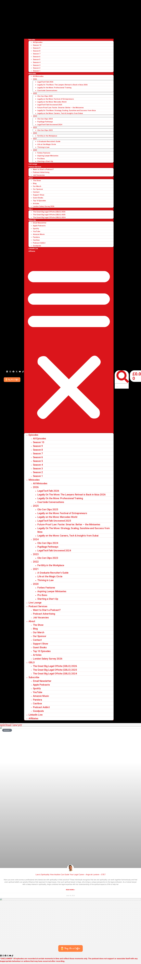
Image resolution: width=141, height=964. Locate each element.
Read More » (70, 889)
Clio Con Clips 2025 (45, 96)
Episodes (32, 40)
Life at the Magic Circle (46, 144)
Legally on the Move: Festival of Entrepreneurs (55, 99)
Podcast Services (35, 167)
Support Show (38, 195)
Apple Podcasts (39, 226)
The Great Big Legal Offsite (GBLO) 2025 (49, 215)
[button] (69, 342)
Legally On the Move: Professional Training (54, 88)
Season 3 (36, 65)
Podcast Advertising (41, 172)
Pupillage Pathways (45, 122)
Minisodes (32, 73)
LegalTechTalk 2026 (45, 82)
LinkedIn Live (33, 248)
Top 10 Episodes (39, 201)
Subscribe (32, 220)
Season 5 (36, 59)
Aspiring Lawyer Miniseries (47, 156)
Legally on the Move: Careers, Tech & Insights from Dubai (60, 113)
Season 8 (36, 51)
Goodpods (37, 246)
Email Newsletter (39, 223)
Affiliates (32, 251)
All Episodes (38, 42)
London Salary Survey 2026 (43, 206)
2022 (35, 133)
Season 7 (36, 54)
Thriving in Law (43, 147)
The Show (37, 181)
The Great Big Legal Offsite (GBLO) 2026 (49, 212)
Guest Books (38, 198)
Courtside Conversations (47, 90)
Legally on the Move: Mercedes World (51, 102)
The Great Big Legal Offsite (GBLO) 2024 (49, 217)
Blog (34, 183)
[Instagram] (10, 371)
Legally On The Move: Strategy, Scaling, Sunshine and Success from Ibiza (66, 110)
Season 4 (36, 62)
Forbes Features (43, 153)
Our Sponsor (38, 189)
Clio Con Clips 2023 (45, 130)
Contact (36, 192)
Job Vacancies (39, 175)
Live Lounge (33, 164)
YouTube (36, 231)
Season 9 (36, 48)
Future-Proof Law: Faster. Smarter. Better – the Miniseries (60, 108)
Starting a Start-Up (45, 161)
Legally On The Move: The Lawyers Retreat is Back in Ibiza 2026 (62, 85)
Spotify (36, 229)
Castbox (36, 240)
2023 (35, 127)
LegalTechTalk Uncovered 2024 (49, 125)
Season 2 (36, 68)
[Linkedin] (7, 371)
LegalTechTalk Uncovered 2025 (49, 105)
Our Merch (37, 186)
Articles (36, 203)
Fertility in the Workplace (47, 136)
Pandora (36, 237)
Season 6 (36, 57)
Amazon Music (39, 234)
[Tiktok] (23, 371)
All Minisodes (38, 76)
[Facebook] (13, 371)
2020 (35, 150)
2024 (35, 116)
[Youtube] (20, 371)
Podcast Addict (39, 243)
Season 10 (37, 45)
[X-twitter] (17, 371)
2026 (35, 79)
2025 (35, 93)
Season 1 (36, 71)
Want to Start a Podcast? (43, 169)
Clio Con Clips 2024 (45, 119)
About (31, 178)
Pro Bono (41, 159)
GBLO (31, 209)
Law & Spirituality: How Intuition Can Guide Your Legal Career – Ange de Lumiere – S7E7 (71, 874)
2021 (35, 139)
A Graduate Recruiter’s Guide (48, 141)
